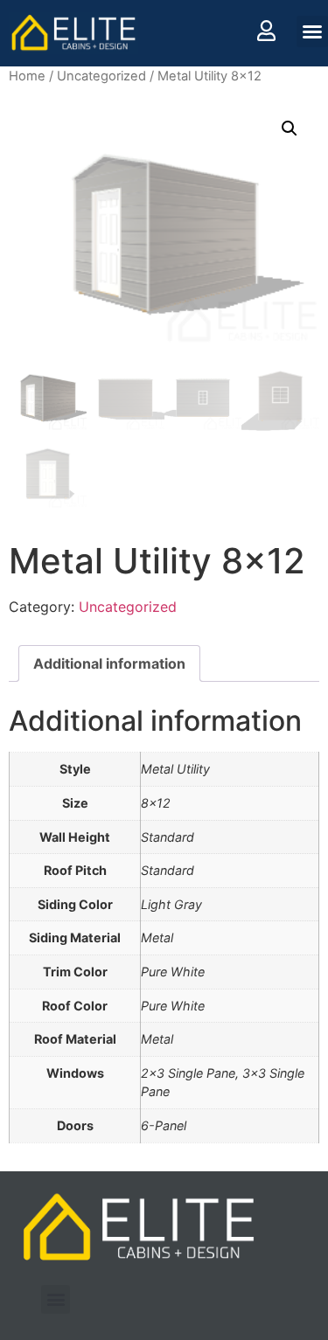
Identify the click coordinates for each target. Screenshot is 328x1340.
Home (27, 76)
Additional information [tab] (109, 663)
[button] (312, 31)
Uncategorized (101, 76)
